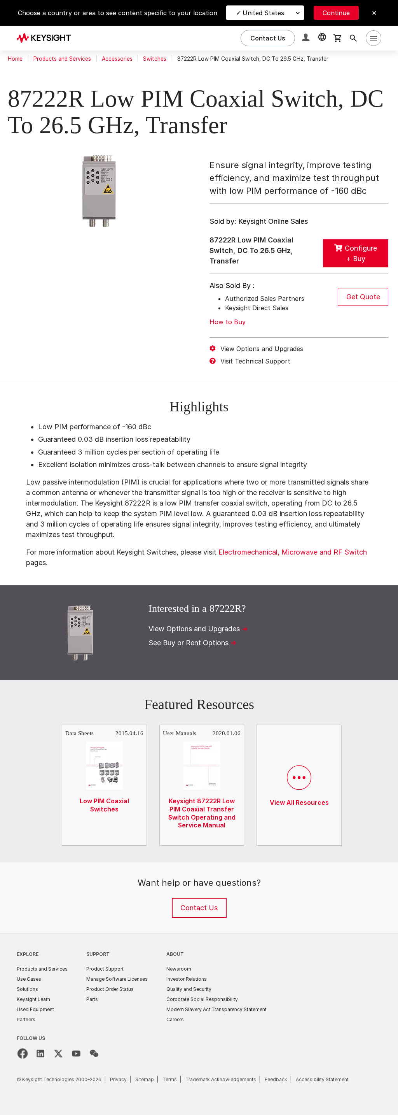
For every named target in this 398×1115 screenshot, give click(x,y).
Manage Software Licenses (117, 979)
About (175, 954)
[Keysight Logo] (47, 38)
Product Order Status (110, 989)
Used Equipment (35, 1009)
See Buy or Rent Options (188, 643)
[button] (306, 38)
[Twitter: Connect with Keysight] (58, 1053)
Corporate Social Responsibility (202, 999)
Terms (169, 1079)
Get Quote (363, 297)
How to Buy (227, 322)
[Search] (353, 38)
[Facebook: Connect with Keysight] (22, 1053)
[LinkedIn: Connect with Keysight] (40, 1053)
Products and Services (62, 59)
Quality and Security (188, 989)
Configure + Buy (361, 253)
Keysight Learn (33, 999)
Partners (26, 1019)
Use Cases (29, 979)
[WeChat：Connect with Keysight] (94, 1053)
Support (98, 954)
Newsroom (178, 969)
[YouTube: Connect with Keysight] (76, 1053)
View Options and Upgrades (261, 349)
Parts (92, 999)
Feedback (276, 1079)
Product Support (105, 969)
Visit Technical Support (255, 361)
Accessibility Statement (322, 1079)
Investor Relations (186, 979)
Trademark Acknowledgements (220, 1079)
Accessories (117, 59)
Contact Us (199, 908)
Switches (154, 59)
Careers (175, 1019)
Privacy (118, 1079)
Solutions (27, 989)
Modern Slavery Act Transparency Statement (216, 1009)
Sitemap (144, 1079)
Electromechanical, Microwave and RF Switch (292, 552)
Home (15, 59)
